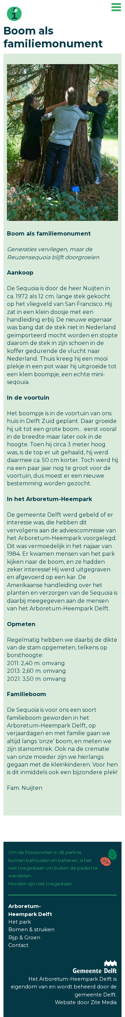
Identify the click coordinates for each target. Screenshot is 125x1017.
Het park (19, 922)
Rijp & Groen (24, 937)
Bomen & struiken (31, 929)
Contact (18, 945)
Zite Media (104, 1002)
